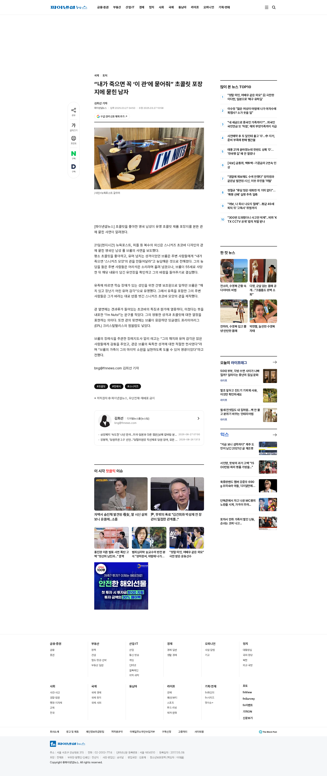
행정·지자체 (56, 702)
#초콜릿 (101, 386)
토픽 (105, 75)
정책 (93, 649)
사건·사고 (55, 692)
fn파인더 (209, 692)
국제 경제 (96, 692)
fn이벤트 (248, 705)
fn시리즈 (209, 697)
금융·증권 (103, 7)
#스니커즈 (133, 386)
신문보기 (248, 718)
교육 (52, 707)
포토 (245, 686)
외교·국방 (248, 665)
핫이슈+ (209, 702)
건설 (93, 655)
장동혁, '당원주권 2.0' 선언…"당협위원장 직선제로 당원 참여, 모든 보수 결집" (139, 439)
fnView (247, 692)
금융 (52, 649)
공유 (74, 115)
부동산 (117, 7)
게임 (131, 660)
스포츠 (170, 702)
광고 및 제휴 (72, 731)
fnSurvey (249, 698)
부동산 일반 (97, 665)
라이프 (195, 7)
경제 (141, 7)
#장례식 (116, 386)
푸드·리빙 (172, 707)
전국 (52, 712)
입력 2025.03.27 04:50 (122, 108)
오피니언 (208, 7)
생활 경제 (172, 655)
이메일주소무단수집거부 (142, 731)
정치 (151, 7)
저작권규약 (117, 731)
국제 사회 (96, 702)
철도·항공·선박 (99, 660)
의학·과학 (134, 675)
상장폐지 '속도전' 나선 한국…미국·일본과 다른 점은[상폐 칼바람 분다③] (138, 434)
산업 (131, 649)
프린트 (73, 143)
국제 (171, 7)
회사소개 (54, 731)
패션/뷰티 (172, 697)
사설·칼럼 (210, 649)
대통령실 (247, 649)
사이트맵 (199, 731)
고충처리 (182, 731)
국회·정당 (248, 655)
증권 (52, 655)
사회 (161, 7)
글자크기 (73, 130)
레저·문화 (172, 712)
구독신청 (166, 731)
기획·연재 (224, 7)
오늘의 (233, 362)
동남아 (182, 7)
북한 (245, 660)
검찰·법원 (55, 697)
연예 (169, 692)
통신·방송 (134, 655)
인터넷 (132, 665)
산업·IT (130, 7)
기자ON (247, 711)
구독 (74, 158)
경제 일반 (172, 649)
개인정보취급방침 (95, 731)
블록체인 (133, 670)
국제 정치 (96, 697)
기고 (207, 655)
